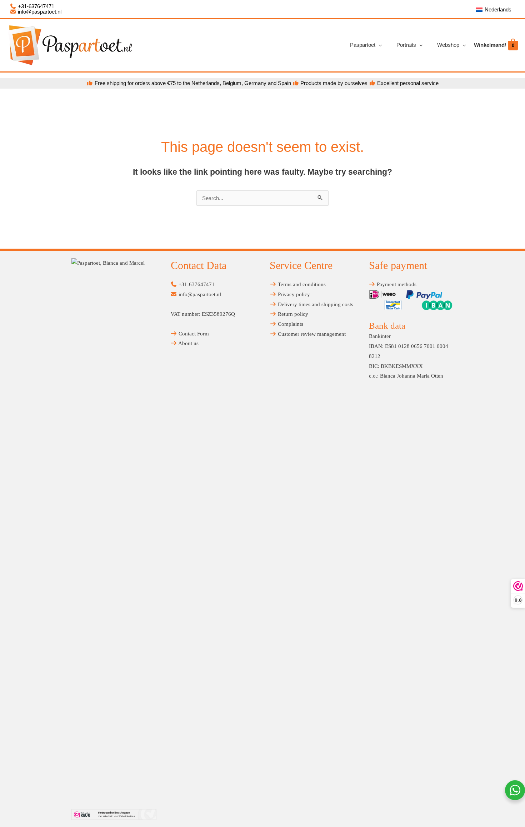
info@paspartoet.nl (38, 12)
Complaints (289, 324)
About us (188, 343)
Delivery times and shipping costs (314, 304)
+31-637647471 (35, 6)
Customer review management (311, 334)
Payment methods (395, 284)
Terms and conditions (301, 284)
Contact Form (193, 334)
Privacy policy (293, 294)
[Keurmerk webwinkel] (113, 814)
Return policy (292, 314)
